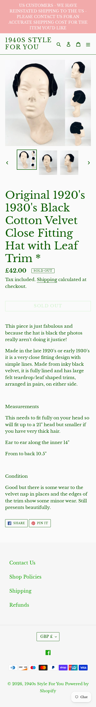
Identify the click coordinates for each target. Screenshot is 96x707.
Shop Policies (25, 577)
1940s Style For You (28, 44)
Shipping (47, 279)
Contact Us (22, 563)
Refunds (19, 605)
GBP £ (46, 636)
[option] (27, 159)
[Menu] (88, 44)
